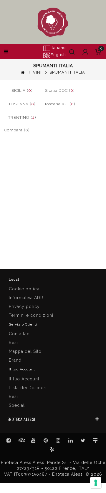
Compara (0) (17, 130)
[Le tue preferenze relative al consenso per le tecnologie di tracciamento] (95, 482)
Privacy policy (24, 306)
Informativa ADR (26, 297)
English (58, 54)
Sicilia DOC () (60, 90)
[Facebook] (8, 440)
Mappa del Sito (25, 351)
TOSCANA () (22, 104)
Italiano (58, 47)
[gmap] (95, 440)
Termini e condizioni (31, 315)
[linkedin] (70, 440)
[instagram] (58, 440)
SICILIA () (22, 90)
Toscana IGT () (59, 104)
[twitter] (83, 440)
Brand (15, 360)
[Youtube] (33, 440)
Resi (13, 342)
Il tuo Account (24, 379)
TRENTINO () (22, 117)
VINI (37, 72)
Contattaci (20, 333)
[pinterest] (46, 440)
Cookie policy (24, 289)
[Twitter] (21, 440)
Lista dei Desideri (28, 387)
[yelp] (52, 449)
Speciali (17, 405)
